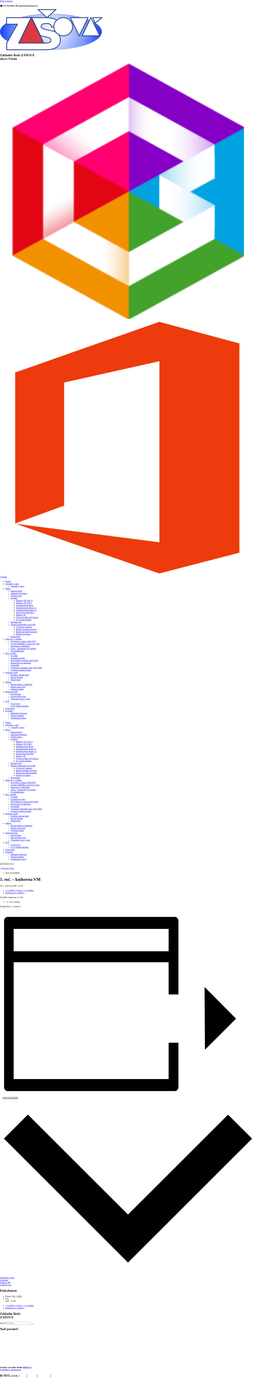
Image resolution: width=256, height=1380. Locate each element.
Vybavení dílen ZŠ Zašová (27, 617)
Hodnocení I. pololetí (15, 893)
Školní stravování (18, 687)
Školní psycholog (23, 634)
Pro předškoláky (17, 651)
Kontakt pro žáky (18, 658)
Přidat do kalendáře (10, 1098)
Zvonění (14, 656)
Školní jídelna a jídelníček (21, 684)
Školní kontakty (17, 716)
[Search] (32, 1323)
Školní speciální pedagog (26, 632)
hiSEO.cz (27, 1367)
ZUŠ (7, 701)
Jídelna (8, 682)
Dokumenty (16, 636)
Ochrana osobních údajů (21, 670)
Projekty (14, 598)
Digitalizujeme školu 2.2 (26, 610)
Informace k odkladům (20, 646)
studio (32, 1375)
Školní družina (17, 677)
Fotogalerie (10, 708)
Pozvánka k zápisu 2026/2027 (23, 641)
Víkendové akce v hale (20, 699)
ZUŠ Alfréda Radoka (20, 706)
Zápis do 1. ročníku (13, 639)
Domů (8, 581)
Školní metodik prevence (26, 629)
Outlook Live (5, 1285)
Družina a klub (11, 672)
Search (3, 1323)
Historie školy (16, 591)
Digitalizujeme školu (24, 605)
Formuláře (15, 665)
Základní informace (19, 593)
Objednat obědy (17, 689)
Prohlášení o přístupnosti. (10, 1370)
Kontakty (9, 711)
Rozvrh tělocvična (18, 696)
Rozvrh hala (16, 694)
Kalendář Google (7, 1278)
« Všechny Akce (7, 868)
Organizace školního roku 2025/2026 (26, 668)
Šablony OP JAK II (24, 600)
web (23, 1375)
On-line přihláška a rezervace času (25, 644)
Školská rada (16, 622)
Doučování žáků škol (25, 612)
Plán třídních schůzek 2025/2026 (24, 660)
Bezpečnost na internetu (21, 663)
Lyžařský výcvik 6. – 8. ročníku (19, 890)
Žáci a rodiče (10, 653)
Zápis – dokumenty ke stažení (23, 648)
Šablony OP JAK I (24, 603)
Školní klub (15, 680)
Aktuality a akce (12, 584)
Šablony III (20, 615)
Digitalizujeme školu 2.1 (26, 608)
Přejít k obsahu (6, 1)
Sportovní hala (11, 692)
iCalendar (4, 1280)
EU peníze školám (23, 620)
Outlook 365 (5, 1282)
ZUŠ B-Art (15, 704)
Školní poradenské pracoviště (23, 624)
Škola (7, 589)
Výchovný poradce (24, 627)
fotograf (43, 1375)
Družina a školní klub (20, 675)
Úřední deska (16, 596)
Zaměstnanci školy (18, 718)
